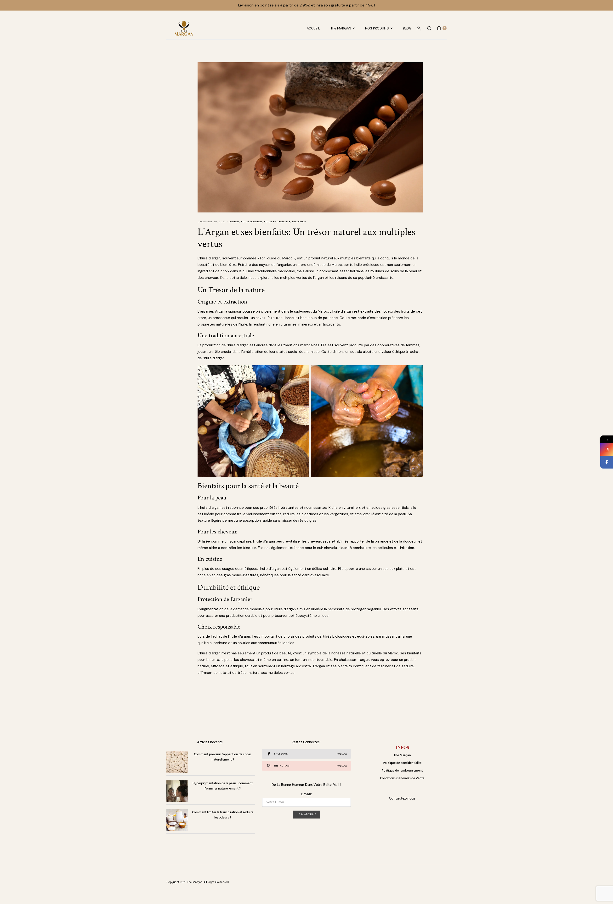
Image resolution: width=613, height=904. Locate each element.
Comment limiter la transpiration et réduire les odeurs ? (222, 814)
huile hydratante (277, 221)
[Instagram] (606, 449)
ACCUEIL (313, 28)
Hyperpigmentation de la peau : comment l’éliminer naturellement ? (223, 785)
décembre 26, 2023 (212, 221)
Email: (306, 794)
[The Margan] (184, 28)
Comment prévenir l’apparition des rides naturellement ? (222, 756)
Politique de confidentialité (402, 762)
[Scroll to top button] (602, 893)
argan (234, 221)
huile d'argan (251, 221)
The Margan (402, 754)
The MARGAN (340, 28)
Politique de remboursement (402, 770)
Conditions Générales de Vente (402, 777)
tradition (299, 221)
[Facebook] (606, 462)
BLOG (407, 28)
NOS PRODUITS (377, 28)
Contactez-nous (402, 798)
